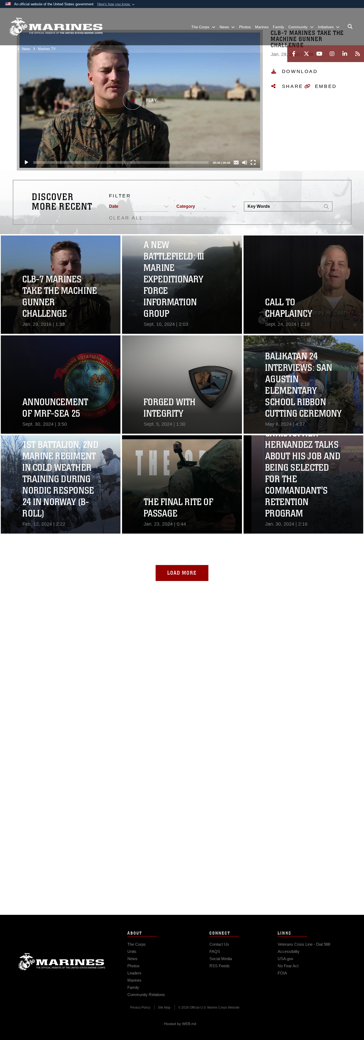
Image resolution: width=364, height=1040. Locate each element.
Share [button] (292, 86)
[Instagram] (332, 53)
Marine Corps (62, 961)
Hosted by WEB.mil (180, 1024)
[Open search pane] (350, 26)
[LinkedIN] (344, 53)
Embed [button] (326, 86)
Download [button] (300, 71)
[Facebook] (293, 53)
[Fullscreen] (253, 162)
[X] (306, 53)
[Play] (26, 162)
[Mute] (244, 162)
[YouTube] (319, 53)
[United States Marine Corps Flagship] (56, 27)
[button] (116, 4)
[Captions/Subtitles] (236, 162)
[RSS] (357, 53)
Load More (182, 573)
